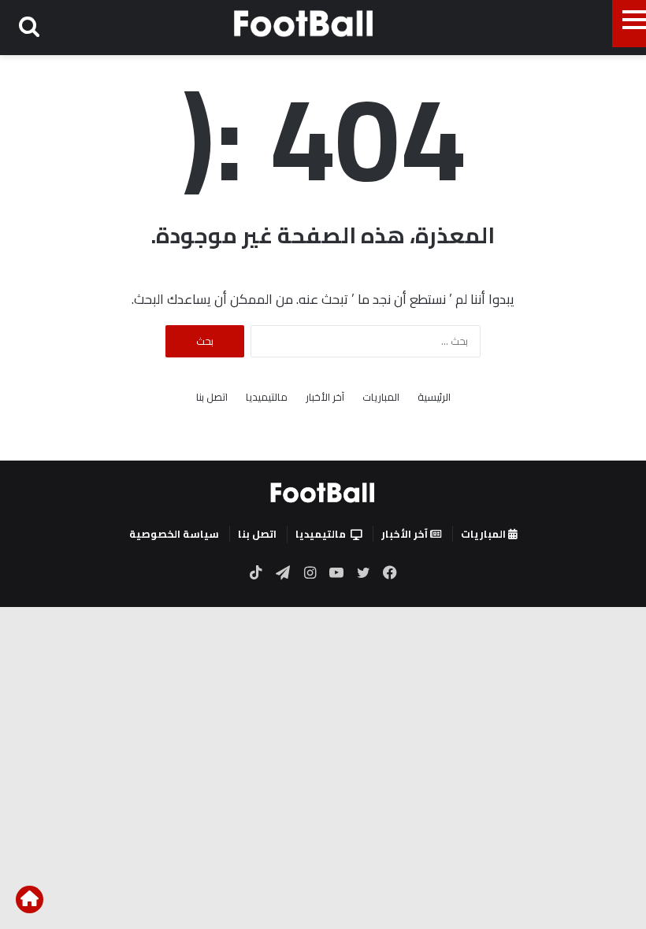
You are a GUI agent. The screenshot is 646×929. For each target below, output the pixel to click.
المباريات (380, 397)
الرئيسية (434, 397)
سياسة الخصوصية (174, 533)
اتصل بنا (212, 397)
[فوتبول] (304, 23)
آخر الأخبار (325, 397)
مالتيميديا (267, 397)
